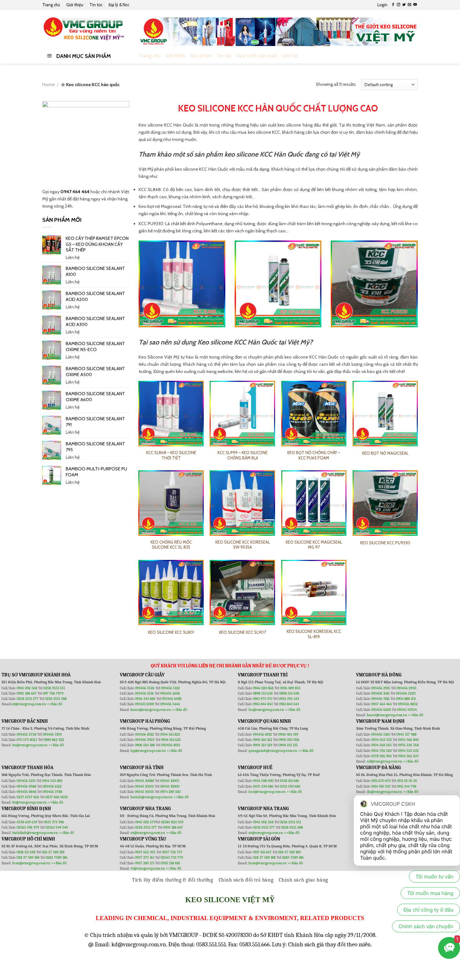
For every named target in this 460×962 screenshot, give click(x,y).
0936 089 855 (290, 688)
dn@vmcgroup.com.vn (384, 791)
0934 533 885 (52, 780)
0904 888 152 (406, 698)
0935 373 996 (53, 822)
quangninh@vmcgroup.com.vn (272, 750)
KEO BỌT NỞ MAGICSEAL (385, 453)
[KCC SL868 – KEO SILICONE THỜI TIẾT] (171, 413)
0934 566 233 (408, 756)
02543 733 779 (172, 857)
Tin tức (95, 4)
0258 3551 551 (54, 688)
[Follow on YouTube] (415, 5)
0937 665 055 (145, 852)
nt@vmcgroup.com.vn (28, 704)
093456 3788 (52, 791)
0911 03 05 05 (407, 780)
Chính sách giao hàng (303, 880)
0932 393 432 (289, 698)
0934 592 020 (382, 750)
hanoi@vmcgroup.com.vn (150, 709)
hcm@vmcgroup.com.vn (31, 863)
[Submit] (412, 56)
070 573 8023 (27, 739)
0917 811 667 (263, 852)
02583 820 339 (172, 822)
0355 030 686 (290, 786)
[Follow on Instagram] (398, 5)
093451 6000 (144, 704)
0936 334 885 (145, 698)
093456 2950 (406, 688)
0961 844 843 (263, 704)
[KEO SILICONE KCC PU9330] (385, 503)
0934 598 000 (263, 780)
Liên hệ (290, 56)
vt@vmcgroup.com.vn (147, 868)
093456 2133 (26, 780)
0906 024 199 (288, 734)
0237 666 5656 (56, 797)
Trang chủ (51, 4)
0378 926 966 (382, 756)
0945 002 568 (27, 688)
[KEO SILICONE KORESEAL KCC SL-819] (314, 592)
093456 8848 (26, 791)
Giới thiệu (74, 4)
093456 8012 (144, 734)
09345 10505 (144, 791)
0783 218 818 (170, 863)
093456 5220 (406, 693)
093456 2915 (380, 688)
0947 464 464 (74, 191)
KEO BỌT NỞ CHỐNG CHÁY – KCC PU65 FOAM (313, 455)
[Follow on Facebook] (393, 5)
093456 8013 (170, 745)
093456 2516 (144, 693)
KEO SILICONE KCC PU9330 (385, 542)
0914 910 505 (381, 786)
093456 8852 (408, 704)
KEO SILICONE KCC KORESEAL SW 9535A (242, 545)
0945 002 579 (145, 822)
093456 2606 (170, 693)
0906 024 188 (145, 745)
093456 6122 (52, 786)
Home (48, 84)
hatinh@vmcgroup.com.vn (151, 797)
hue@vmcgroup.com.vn (267, 791)
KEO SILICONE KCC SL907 (242, 632)
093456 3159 (52, 734)
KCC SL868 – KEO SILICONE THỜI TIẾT (171, 455)
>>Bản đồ (54, 704)
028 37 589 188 (28, 857)
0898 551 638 (289, 693)
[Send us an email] (409, 5)
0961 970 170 (263, 698)
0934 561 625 (171, 739)
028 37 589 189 (53, 852)
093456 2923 (145, 739)
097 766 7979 (53, 693)
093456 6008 (171, 698)
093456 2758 (26, 734)
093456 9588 (26, 786)
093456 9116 (380, 698)
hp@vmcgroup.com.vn (148, 750)
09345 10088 (144, 780)
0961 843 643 (289, 704)
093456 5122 (170, 688)
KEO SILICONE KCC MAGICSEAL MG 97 (314, 545)
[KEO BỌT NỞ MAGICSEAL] (385, 413)
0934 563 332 (382, 739)
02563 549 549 (56, 827)
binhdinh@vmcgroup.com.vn (35, 832)
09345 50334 (407, 709)
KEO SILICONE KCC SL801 (171, 632)
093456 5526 (145, 688)
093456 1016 (380, 693)
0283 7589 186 (57, 857)
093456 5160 (381, 734)
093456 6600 (381, 709)
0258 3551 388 (56, 698)
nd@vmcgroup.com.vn (384, 761)
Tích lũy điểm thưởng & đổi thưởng (172, 880)
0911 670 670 (381, 780)
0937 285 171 (144, 863)
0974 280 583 (170, 791)
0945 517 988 (406, 734)
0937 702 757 (172, 852)
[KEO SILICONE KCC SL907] (242, 592)
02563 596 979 (28, 827)
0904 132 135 (288, 745)
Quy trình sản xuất (257, 56)
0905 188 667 (27, 693)
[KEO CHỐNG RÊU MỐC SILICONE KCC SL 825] (171, 503)
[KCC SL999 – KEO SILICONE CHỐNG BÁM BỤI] (242, 413)
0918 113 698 (26, 852)
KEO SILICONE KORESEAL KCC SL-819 (314, 634)
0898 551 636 (263, 693)
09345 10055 (169, 780)
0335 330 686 (263, 786)
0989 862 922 (53, 739)
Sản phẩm (201, 56)
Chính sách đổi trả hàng (246, 880)
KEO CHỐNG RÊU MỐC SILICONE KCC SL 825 (171, 545)
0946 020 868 (263, 688)
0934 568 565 (382, 745)
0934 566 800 (408, 739)
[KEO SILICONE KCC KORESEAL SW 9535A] (242, 503)
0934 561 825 (170, 734)
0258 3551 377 (28, 698)
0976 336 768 (408, 745)
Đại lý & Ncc (119, 4)
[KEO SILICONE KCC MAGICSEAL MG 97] (314, 503)
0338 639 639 (27, 822)
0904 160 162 (263, 739)
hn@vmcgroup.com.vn (266, 709)
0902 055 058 (289, 739)
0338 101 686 (289, 780)
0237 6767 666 (28, 797)
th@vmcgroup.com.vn (29, 802)
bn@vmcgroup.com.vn (30, 745)
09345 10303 (144, 786)
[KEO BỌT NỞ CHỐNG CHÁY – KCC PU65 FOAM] (314, 413)
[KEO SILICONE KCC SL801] (171, 592)
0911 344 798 (406, 786)
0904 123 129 (263, 745)
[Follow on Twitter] (404, 5)
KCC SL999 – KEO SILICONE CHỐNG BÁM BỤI (242, 455)
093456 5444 (170, 704)
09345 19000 (169, 786)
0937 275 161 (144, 857)
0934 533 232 (408, 750)
